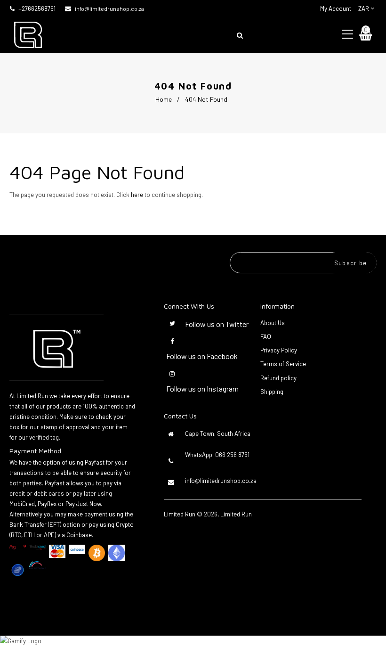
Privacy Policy (278, 350)
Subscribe (350, 263)
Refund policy (278, 378)
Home (163, 99)
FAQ (265, 336)
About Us (272, 323)
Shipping (271, 391)
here (137, 194)
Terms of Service (283, 364)
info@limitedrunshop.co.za (109, 8)
